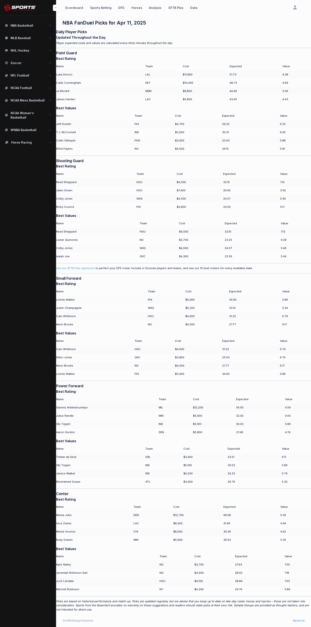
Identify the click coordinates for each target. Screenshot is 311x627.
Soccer (16, 63)
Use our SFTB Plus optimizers (75, 268)
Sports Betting (100, 8)
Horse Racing (21, 142)
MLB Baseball (21, 38)
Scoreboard (74, 8)
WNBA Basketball (23, 130)
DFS (121, 8)
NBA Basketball (22, 25)
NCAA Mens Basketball (28, 100)
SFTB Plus (175, 8)
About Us (299, 620)
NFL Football (20, 75)
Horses (136, 8)
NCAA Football (21, 88)
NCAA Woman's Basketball (22, 115)
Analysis (155, 8)
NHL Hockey (20, 50)
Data (193, 8)
